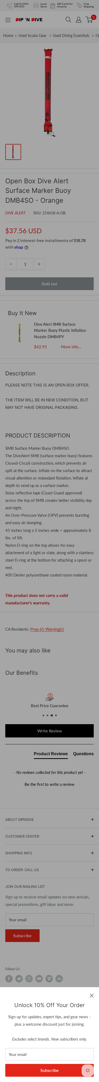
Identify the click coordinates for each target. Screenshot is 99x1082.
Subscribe (49, 1070)
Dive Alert (15, 213)
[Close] (92, 995)
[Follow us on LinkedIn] (59, 978)
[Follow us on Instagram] (29, 978)
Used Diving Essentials (71, 35)
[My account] (78, 20)
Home (8, 35)
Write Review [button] (49, 730)
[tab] (51, 755)
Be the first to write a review (49, 784)
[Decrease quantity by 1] (11, 264)
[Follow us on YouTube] (39, 978)
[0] (89, 19)
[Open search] (68, 20)
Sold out (49, 283)
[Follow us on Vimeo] (49, 978)
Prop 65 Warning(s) (47, 629)
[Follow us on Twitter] (19, 978)
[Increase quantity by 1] (39, 264)
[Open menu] (8, 20)
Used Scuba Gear (33, 35)
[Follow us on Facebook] (9, 978)
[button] (49, 783)
